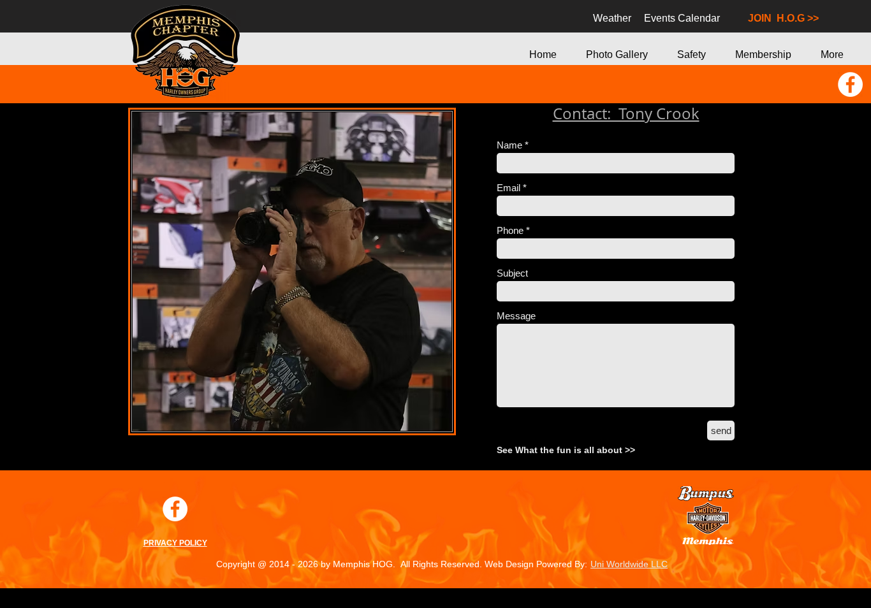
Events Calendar (682, 18)
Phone (510, 230)
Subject (512, 273)
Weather (605, 18)
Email (510, 187)
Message (516, 316)
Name (509, 145)
